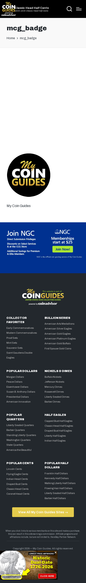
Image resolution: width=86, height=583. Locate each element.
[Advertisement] (43, 99)
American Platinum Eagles (60, 338)
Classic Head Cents (17, 489)
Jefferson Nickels (54, 381)
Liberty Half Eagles (55, 435)
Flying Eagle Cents (17, 474)
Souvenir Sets (14, 348)
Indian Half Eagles (55, 440)
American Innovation (18, 401)
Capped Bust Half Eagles (58, 421)
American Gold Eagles (58, 333)
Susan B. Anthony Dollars (20, 391)
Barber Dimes (52, 401)
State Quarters (14, 445)
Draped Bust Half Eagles (58, 430)
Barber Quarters (15, 430)
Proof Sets (12, 338)
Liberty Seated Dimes (57, 396)
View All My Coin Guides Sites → (43, 512)
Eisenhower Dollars (17, 386)
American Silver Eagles (58, 328)
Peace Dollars (14, 381)
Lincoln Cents (14, 469)
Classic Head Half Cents (32, 8)
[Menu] (79, 8)
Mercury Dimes (53, 386)
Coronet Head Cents (17, 493)
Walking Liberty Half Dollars (60, 483)
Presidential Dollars (17, 396)
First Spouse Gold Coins (58, 348)
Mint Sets (11, 342)
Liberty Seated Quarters (20, 425)
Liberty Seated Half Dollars (60, 493)
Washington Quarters (18, 440)
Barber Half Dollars (55, 498)
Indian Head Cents (17, 479)
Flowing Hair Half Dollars (58, 488)
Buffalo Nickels (53, 377)
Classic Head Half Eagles (59, 425)
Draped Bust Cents (16, 484)
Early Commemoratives (20, 328)
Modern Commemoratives (21, 332)
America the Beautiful (19, 450)
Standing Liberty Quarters (21, 435)
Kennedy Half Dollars (57, 478)
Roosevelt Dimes (54, 391)
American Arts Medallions (59, 323)
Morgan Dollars (15, 377)
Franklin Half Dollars (56, 473)
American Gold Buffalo (58, 343)
